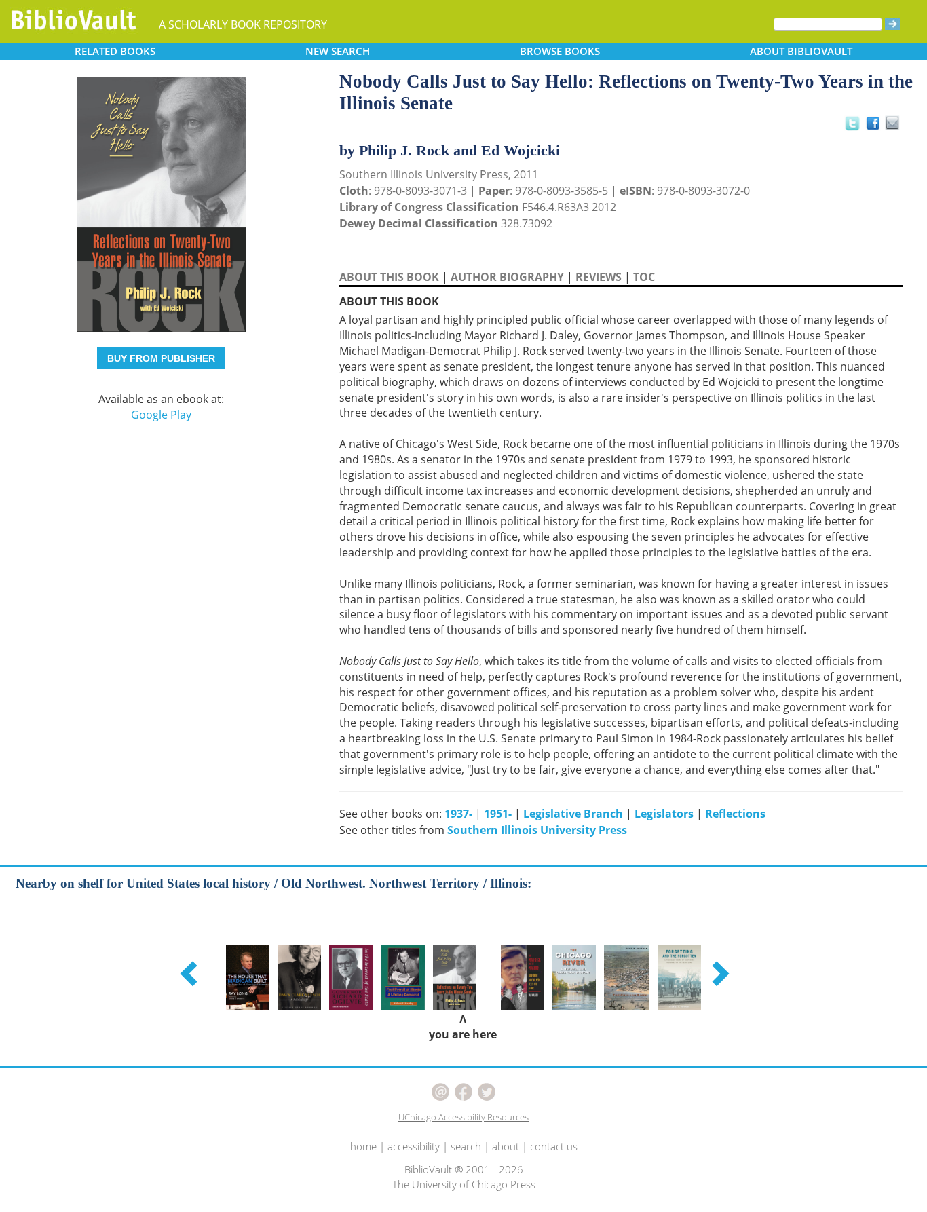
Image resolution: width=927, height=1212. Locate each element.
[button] (190, 973)
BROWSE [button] (560, 51)
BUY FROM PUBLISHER (161, 358)
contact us (554, 1146)
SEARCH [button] (337, 51)
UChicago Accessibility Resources (463, 1117)
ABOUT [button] (801, 51)
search (466, 1146)
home (363, 1146)
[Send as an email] (893, 124)
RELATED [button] (115, 51)
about (505, 1146)
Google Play (161, 414)
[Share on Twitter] (851, 122)
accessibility (413, 1146)
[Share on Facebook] (876, 126)
